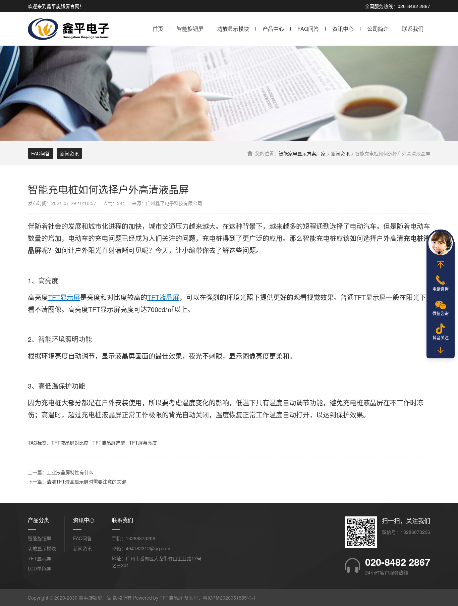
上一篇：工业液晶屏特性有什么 (61, 472)
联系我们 (412, 29)
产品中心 (273, 29)
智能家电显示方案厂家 (302, 153)
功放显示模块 (233, 29)
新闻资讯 (340, 153)
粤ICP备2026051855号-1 (229, 597)
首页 (158, 29)
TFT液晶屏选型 (109, 442)
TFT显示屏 (39, 558)
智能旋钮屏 (190, 29)
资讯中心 (343, 29)
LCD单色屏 (39, 568)
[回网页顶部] (440, 264)
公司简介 (378, 29)
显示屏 (376, 297)
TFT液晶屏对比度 (70, 442)
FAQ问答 (308, 29)
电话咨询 (441, 289)
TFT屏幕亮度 (143, 442)
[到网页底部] (440, 351)
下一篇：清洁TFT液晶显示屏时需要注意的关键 (77, 481)
